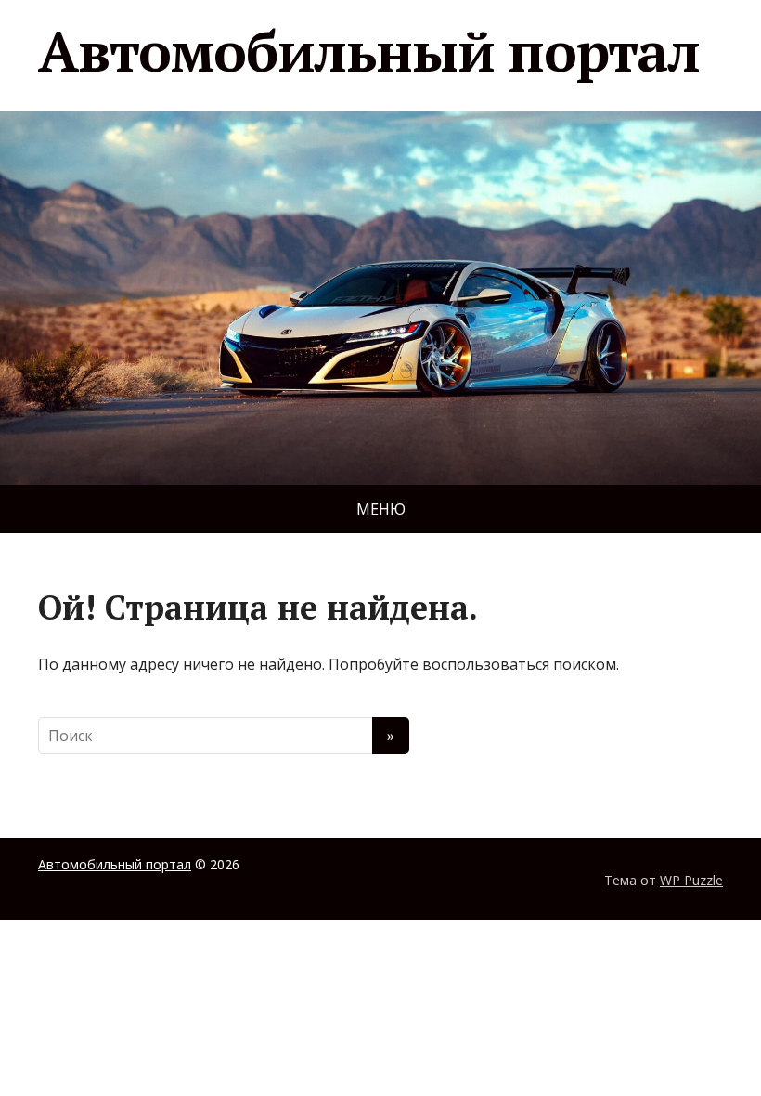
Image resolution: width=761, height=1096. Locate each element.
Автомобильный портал (369, 51)
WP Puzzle (691, 880)
